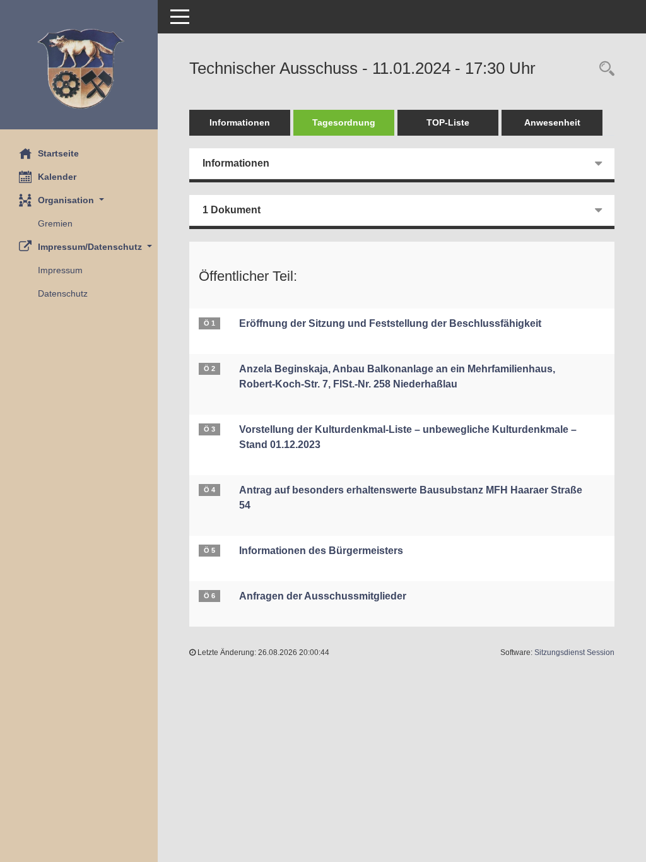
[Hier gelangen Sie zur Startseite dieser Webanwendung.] (79, 69)
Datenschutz (63, 293)
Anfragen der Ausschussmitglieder (322, 596)
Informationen (239, 122)
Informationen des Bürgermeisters (321, 550)
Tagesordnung (343, 122)
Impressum (60, 270)
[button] (79, 200)
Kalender (57, 177)
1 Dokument (232, 209)
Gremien (55, 223)
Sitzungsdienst (574, 652)
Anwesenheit (552, 122)
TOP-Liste (447, 122)
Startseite (58, 153)
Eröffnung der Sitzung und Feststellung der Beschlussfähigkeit (390, 323)
